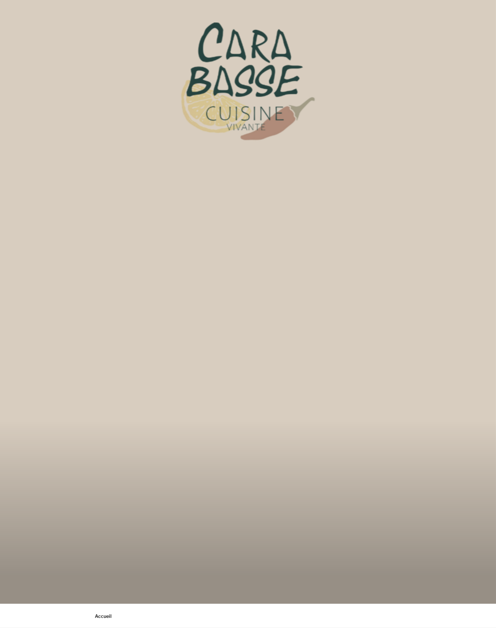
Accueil (103, 616)
